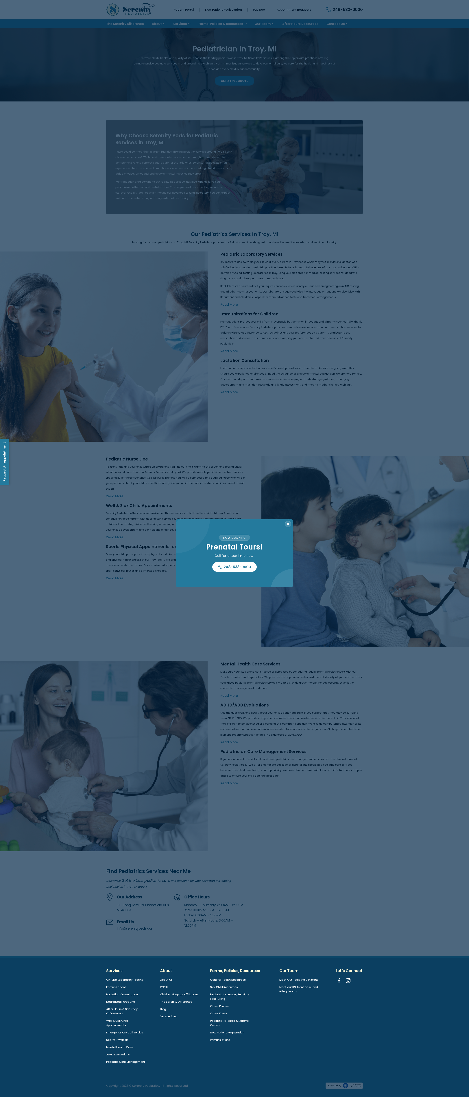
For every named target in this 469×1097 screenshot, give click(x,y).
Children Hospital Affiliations (179, 994)
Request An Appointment (4, 461)
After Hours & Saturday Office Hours (122, 1011)
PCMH (164, 987)
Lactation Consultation (122, 994)
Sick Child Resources (224, 987)
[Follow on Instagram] (349, 981)
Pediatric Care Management (125, 1062)
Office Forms (219, 1013)
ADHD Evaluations (118, 1054)
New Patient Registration (227, 1032)
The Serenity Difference (176, 1002)
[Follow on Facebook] (340, 981)
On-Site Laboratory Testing (124, 980)
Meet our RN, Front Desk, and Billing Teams (298, 989)
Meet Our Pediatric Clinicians (298, 980)
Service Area (168, 1016)
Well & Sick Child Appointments (117, 1023)
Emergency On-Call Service (124, 1032)
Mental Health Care (119, 1047)
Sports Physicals (117, 1040)
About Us (166, 980)
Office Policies (219, 1006)
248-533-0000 (237, 566)
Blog (163, 1009)
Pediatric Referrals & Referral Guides (229, 1023)
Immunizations (116, 987)
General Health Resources (228, 980)
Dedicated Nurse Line (120, 1002)
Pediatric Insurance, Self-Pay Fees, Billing (229, 996)
